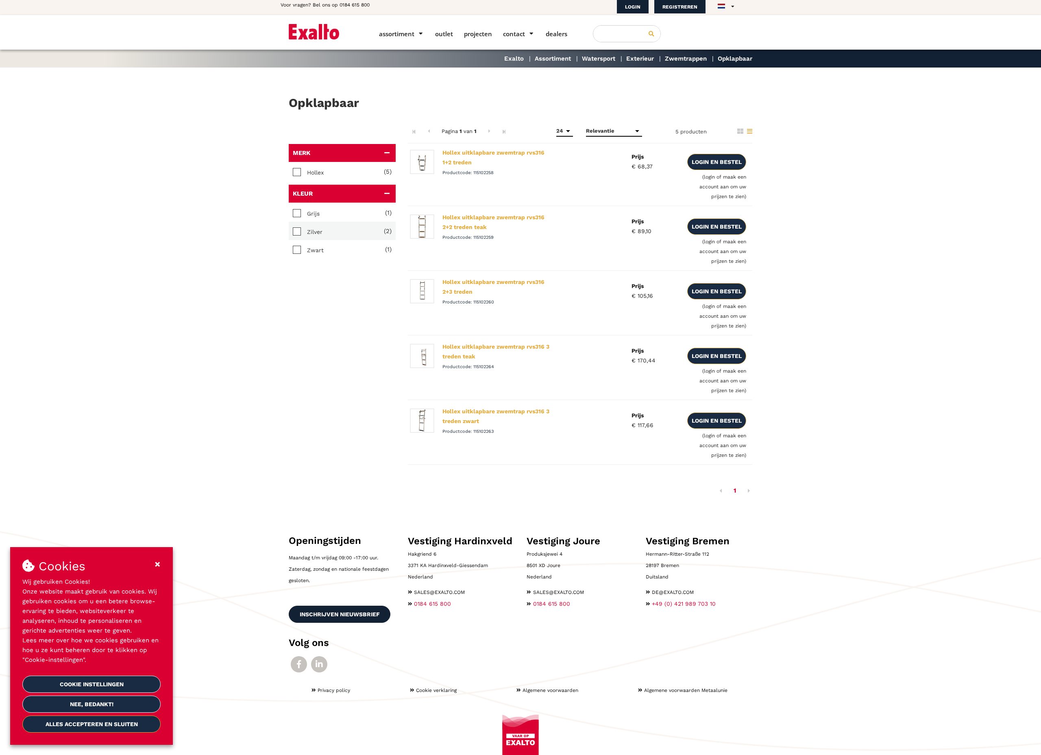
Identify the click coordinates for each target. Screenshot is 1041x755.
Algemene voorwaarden (550, 690)
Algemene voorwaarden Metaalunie (685, 690)
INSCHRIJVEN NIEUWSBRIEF (340, 614)
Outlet (444, 34)
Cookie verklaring (436, 690)
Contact (514, 34)
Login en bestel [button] (717, 162)
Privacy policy (334, 690)
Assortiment (396, 34)
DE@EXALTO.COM (673, 592)
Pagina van (459, 131)
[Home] (322, 31)
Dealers (556, 34)
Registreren (679, 7)
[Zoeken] (651, 34)
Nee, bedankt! (91, 704)
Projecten (478, 34)
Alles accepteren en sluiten (92, 724)
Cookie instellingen (92, 684)
